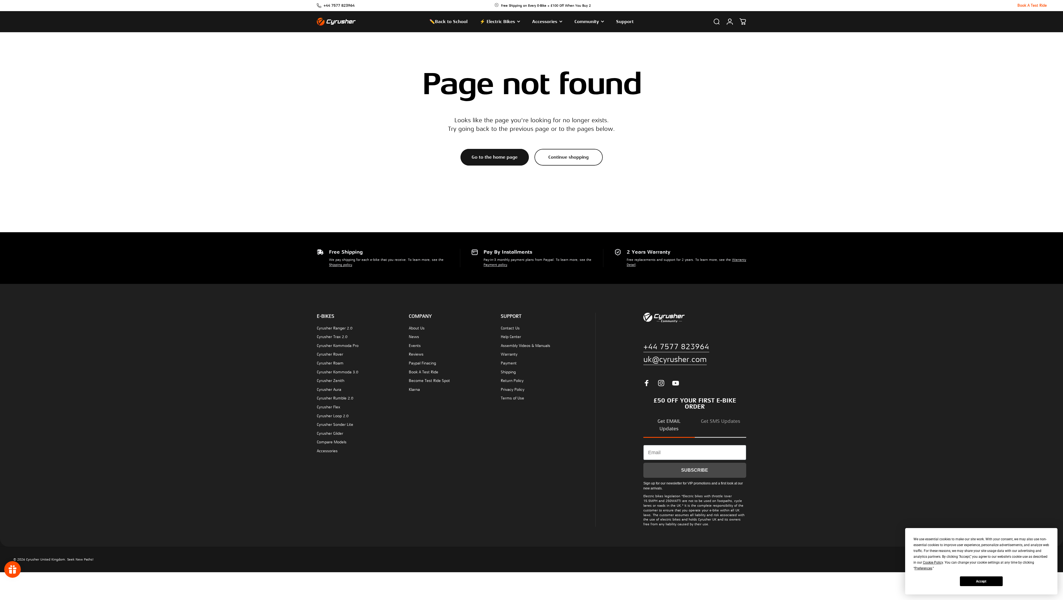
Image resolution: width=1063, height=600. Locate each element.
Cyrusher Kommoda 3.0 (337, 372)
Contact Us (510, 328)
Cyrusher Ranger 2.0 (334, 328)
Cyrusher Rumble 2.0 (335, 398)
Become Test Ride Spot (429, 381)
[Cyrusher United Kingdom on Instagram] (661, 383)
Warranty (509, 354)
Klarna (414, 390)
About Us (417, 328)
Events (415, 346)
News (414, 337)
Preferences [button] (923, 568)
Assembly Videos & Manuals (525, 346)
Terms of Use (512, 398)
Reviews (416, 354)
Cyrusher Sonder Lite (335, 424)
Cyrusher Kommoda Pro (338, 346)
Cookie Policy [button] (933, 562)
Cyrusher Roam (330, 363)
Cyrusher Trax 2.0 (332, 337)
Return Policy (512, 381)
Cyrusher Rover (330, 354)
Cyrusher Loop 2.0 (332, 416)
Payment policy (495, 265)
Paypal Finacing (422, 363)
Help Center (511, 337)
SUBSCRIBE (694, 470)
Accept (981, 581)
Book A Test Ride (423, 372)
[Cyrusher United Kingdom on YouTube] (675, 383)
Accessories (327, 451)
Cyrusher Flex (328, 407)
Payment (509, 363)
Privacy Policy (512, 390)
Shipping (508, 372)
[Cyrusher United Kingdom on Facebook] (646, 383)
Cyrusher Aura (329, 390)
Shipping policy (340, 265)
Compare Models (332, 442)
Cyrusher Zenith (330, 381)
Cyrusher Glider (330, 433)
